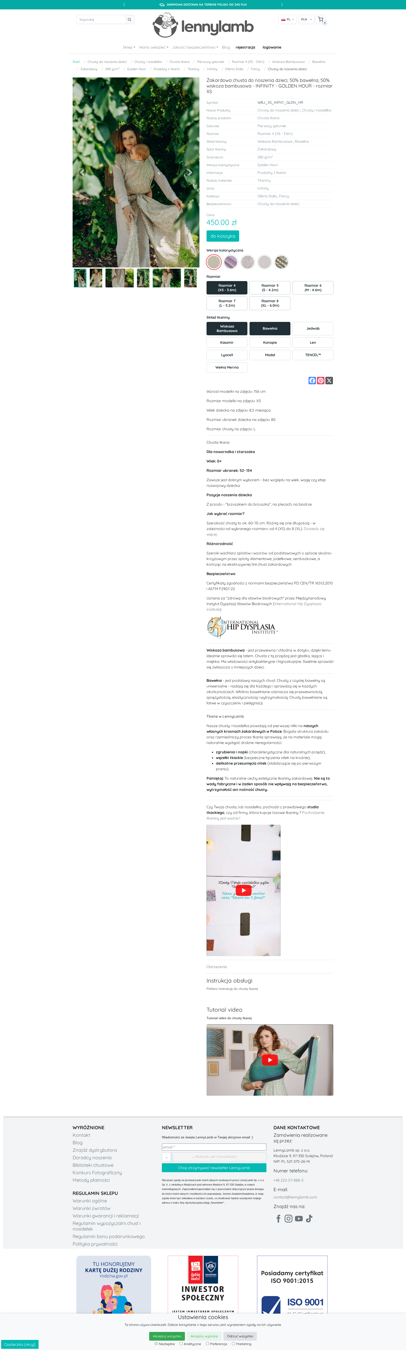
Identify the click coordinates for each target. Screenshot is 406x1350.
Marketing (243, 1344)
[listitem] (214, 262)
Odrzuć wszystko (240, 1336)
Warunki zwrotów (91, 1208)
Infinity (212, 69)
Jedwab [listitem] (319, 326)
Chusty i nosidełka (148, 62)
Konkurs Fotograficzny (97, 1172)
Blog (226, 47)
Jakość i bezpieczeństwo (193, 47)
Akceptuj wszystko (167, 1336)
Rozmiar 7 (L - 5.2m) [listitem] (227, 303)
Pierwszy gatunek (210, 62)
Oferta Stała (234, 69)
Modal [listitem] (277, 353)
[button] (82, 172)
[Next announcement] (282, 4)
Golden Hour (136, 69)
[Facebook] (278, 1218)
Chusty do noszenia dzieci (107, 62)
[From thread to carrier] (244, 890)
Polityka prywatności (95, 1244)
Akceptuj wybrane (204, 1336)
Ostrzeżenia (217, 966)
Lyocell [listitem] (234, 353)
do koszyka (223, 236)
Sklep (128, 47)
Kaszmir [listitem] (233, 341)
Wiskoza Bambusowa (288, 62)
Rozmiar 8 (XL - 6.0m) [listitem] (270, 303)
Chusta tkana (179, 62)
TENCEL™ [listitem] (319, 353)
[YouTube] (270, 1060)
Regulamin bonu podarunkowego (109, 1236)
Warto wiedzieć (152, 47)
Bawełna (318, 62)
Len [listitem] (321, 341)
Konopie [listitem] (276, 341)
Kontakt (81, 1135)
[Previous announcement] (124, 4)
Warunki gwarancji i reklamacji (106, 1216)
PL (288, 19)
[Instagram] (288, 1218)
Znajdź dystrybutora (95, 1150)
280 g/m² (112, 69)
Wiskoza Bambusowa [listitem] (232, 327)
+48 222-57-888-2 (288, 1180)
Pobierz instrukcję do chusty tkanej (232, 989)
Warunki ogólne (90, 1201)
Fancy (255, 69)
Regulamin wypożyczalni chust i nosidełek (107, 1226)
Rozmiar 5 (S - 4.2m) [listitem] (270, 287)
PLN (304, 19)
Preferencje (218, 1344)
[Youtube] (299, 1218)
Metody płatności (91, 1180)
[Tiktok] (309, 1218)
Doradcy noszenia (92, 1157)
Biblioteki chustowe (93, 1165)
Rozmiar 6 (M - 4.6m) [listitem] (312, 287)
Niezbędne (167, 1344)
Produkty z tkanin (167, 69)
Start (76, 62)
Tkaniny (193, 69)
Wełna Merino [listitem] (231, 366)
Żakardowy (88, 69)
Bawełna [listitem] (276, 326)
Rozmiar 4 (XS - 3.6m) (248, 62)
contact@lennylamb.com (295, 1197)
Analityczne (192, 1344)
